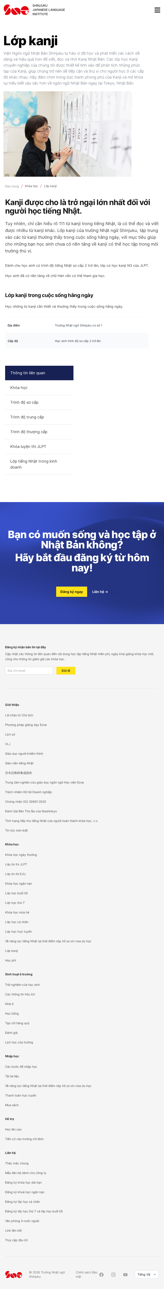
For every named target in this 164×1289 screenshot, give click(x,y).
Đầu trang (12, 186)
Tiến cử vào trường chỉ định (24, 1139)
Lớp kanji (50, 186)
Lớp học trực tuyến (18, 931)
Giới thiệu (12, 704)
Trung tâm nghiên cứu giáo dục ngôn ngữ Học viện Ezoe (44, 782)
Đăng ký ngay (71, 592)
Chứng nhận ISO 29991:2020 (25, 801)
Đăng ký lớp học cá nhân (22, 1201)
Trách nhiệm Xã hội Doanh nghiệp (28, 792)
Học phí (10, 960)
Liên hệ (100, 592)
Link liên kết (13, 1230)
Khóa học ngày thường (21, 854)
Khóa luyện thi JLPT (28, 446)
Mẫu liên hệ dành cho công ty (25, 1173)
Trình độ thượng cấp (28, 432)
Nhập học (12, 1056)
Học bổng (12, 1013)
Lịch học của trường (19, 1042)
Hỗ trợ (9, 1119)
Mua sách (12, 1105)
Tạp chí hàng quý (17, 1023)
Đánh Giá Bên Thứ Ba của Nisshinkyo (31, 811)
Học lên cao (13, 1129)
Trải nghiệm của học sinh (22, 984)
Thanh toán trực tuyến (20, 1095)
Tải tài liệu (12, 1076)
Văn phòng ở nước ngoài (22, 1221)
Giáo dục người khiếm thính (24, 753)
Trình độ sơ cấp (24, 402)
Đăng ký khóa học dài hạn (23, 1182)
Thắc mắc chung (17, 1163)
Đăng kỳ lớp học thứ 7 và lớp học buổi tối (34, 1211)
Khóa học (31, 186)
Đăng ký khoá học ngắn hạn (24, 1192)
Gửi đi (66, 670)
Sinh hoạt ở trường (18, 974)
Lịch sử (10, 734)
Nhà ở (9, 1004)
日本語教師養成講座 (18, 773)
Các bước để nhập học (21, 1066)
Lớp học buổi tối (16, 893)
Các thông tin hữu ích (20, 994)
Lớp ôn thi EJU (15, 874)
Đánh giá (11, 1032)
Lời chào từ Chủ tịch (19, 715)
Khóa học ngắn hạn (18, 883)
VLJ (7, 744)
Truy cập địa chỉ (16, 1240)
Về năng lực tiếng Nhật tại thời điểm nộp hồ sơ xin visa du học (48, 941)
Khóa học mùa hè (17, 912)
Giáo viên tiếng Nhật (19, 763)
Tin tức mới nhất (16, 830)
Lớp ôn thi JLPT (16, 864)
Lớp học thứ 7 (15, 902)
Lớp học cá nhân (16, 922)
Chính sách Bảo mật (86, 1274)
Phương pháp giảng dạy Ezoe (26, 725)
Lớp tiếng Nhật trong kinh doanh (33, 464)
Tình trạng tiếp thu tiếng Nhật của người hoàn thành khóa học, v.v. (51, 821)
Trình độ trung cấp (27, 417)
